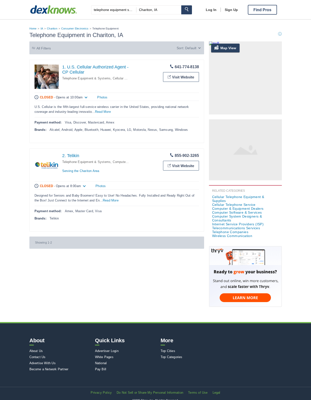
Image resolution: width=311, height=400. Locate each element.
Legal (216, 392)
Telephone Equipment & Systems (86, 78)
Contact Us (37, 357)
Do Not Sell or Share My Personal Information (150, 392)
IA (42, 28)
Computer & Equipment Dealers (238, 208)
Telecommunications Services (236, 228)
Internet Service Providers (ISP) (238, 224)
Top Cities (168, 351)
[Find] (186, 9)
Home (33, 28)
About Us (36, 351)
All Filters (43, 48)
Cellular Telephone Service (234, 205)
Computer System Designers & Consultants (237, 218)
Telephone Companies (230, 232)
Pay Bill (100, 369)
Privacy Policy (101, 392)
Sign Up (231, 10)
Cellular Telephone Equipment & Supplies (238, 199)
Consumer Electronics (74, 28)
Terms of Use (197, 392)
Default (190, 48)
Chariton (52, 28)
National (101, 363)
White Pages (104, 357)
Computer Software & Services (237, 212)
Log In (211, 10)
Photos (102, 97)
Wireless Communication (232, 236)
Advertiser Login (107, 351)
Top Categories (171, 357)
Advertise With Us (42, 363)
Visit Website (183, 77)
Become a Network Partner (49, 369)
